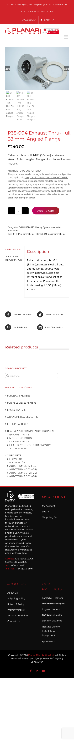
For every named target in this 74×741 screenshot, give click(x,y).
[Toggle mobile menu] (66, 36)
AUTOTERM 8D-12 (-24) (23, 472)
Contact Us (13, 620)
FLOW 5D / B (17, 462)
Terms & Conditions (18, 614)
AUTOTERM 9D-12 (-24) (23, 476)
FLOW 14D (15, 459)
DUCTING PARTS (19, 441)
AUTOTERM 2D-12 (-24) (23, 465)
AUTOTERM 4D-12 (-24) (23, 469)
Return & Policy (15, 603)
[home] (19, 496)
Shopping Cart (50, 516)
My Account (48, 505)
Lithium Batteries (17, 423)
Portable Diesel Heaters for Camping (53, 603)
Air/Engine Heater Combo (52, 614)
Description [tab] (13, 249)
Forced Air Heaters (18, 395)
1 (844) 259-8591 (24, 568)
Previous (7, 69)
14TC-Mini (17, 234)
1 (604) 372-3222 (29, 4)
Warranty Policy (16, 609)
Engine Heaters (16, 409)
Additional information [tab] (13, 258)
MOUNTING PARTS (20, 438)
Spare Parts (14, 455)
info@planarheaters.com (52, 4)
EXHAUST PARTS (26, 227)
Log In (45, 511)
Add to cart (45, 210)
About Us (12, 592)
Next (66, 69)
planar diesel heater (57, 234)
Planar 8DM (41, 234)
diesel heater (29, 234)
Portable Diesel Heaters (21, 402)
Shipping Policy (16, 597)
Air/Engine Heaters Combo (23, 416)
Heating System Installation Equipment (31, 431)
